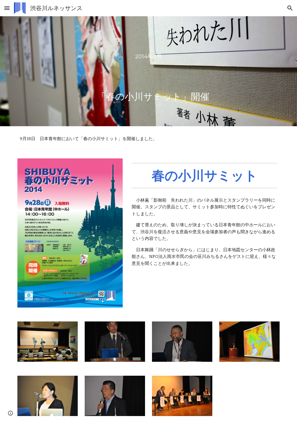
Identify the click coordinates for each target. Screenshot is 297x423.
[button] (7, 8)
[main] (148, 71)
